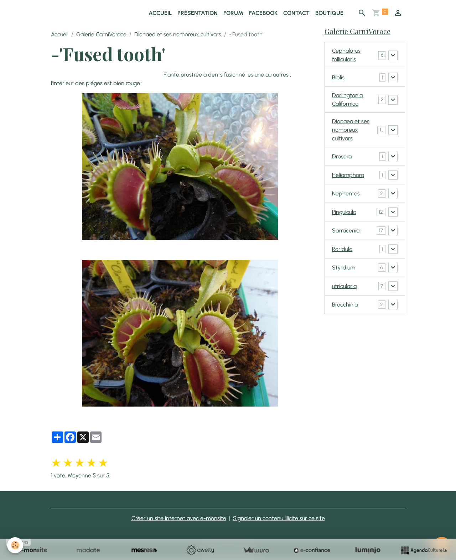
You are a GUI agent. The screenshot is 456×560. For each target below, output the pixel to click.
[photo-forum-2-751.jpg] (180, 333)
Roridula (342, 249)
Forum (233, 13)
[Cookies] (15, 545)
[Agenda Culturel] (424, 550)
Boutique (329, 13)
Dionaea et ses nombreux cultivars (177, 34)
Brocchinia (345, 304)
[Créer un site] (32, 550)
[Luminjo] (368, 550)
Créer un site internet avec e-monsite (178, 518)
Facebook (263, 13)
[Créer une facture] (256, 550)
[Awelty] (200, 550)
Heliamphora (348, 175)
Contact (296, 13)
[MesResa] (144, 550)
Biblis (338, 77)
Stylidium (343, 267)
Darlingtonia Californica (347, 99)
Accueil (160, 13)
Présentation (197, 13)
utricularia (344, 286)
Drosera (342, 156)
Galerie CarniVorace (101, 34)
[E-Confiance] (312, 550)
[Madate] (88, 550)
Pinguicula (344, 212)
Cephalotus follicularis (346, 55)
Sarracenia (345, 230)
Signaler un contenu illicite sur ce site (279, 518)
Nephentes (346, 193)
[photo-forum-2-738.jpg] (180, 166)
